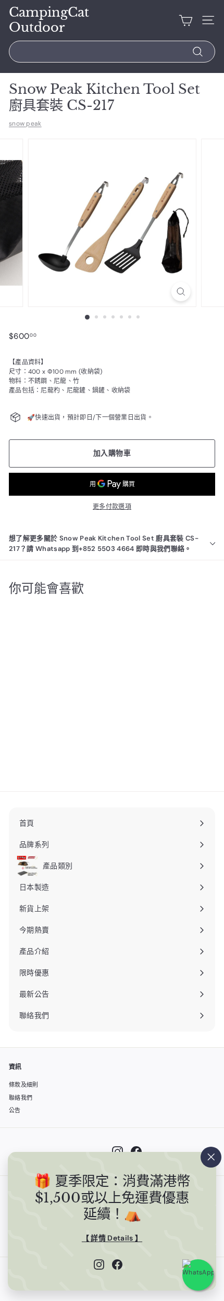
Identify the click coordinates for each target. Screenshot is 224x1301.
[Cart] (185, 20)
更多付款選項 (112, 506)
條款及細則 (24, 1084)
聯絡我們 (20, 1097)
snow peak (25, 123)
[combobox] (112, 52)
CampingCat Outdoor (49, 20)
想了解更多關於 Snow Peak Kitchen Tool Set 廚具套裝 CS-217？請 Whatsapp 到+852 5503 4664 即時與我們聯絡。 (103, 543)
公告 (15, 1110)
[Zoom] (180, 291)
